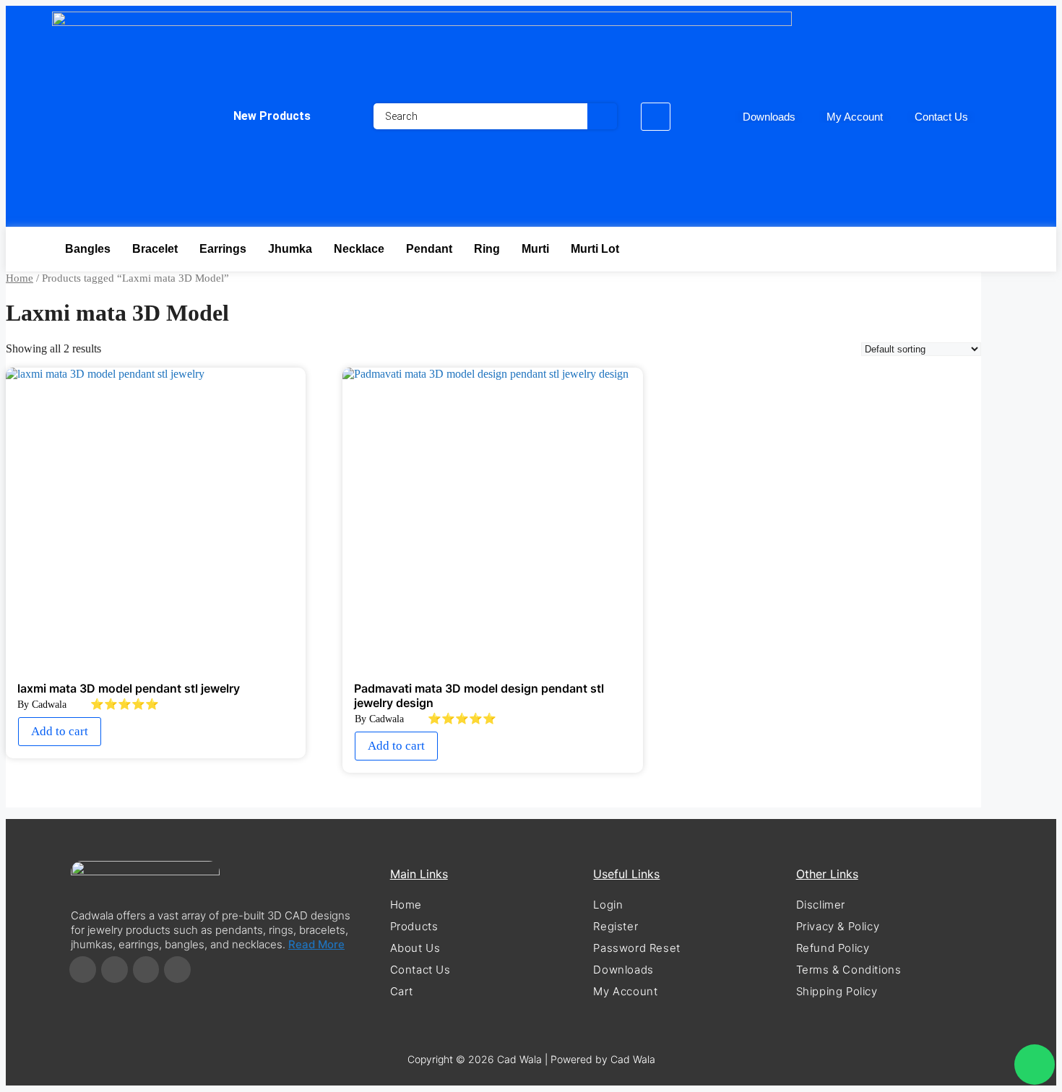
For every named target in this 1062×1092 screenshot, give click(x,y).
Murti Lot (595, 249)
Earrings (222, 249)
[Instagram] (114, 969)
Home (19, 278)
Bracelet (155, 249)
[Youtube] (177, 969)
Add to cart (59, 731)
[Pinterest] (146, 969)
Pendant (429, 249)
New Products (272, 116)
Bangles (88, 249)
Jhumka (290, 249)
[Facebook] (82, 969)
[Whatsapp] (1034, 1064)
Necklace (359, 249)
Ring (487, 249)
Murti (535, 249)
